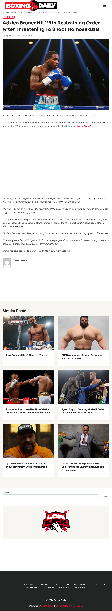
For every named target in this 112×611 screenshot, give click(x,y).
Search (6, 492)
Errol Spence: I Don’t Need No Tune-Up (27, 355)
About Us (10, 585)
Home (5, 12)
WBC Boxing (64, 587)
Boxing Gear (48, 587)
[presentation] (28, 333)
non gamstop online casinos (69, 606)
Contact (44, 585)
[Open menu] (104, 5)
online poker (47, 606)
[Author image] (4, 35)
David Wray (13, 35)
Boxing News (8, 17)
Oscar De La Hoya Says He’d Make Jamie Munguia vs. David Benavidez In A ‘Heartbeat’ (83, 466)
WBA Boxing (80, 587)
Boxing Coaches (61, 585)
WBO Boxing (31, 587)
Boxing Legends (27, 585)
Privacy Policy (81, 585)
